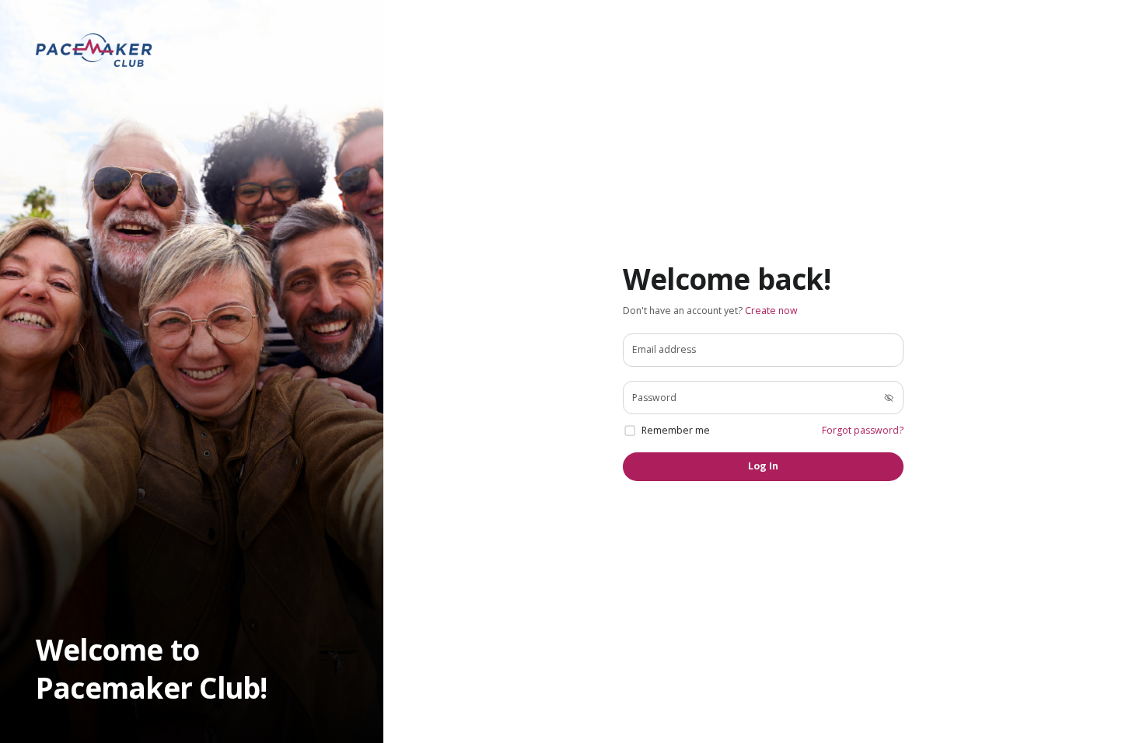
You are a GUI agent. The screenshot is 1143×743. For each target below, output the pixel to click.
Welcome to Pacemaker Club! (151, 669)
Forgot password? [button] (863, 430)
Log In (763, 466)
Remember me (675, 430)
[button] (94, 50)
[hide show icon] (888, 397)
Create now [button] (771, 310)
